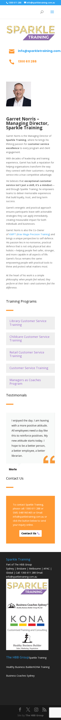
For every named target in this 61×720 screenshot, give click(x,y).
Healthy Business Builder (19, 667)
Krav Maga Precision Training (33, 234)
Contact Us (28, 533)
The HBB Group (34, 715)
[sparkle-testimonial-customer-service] (30, 470)
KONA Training (41, 667)
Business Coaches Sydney (20, 675)
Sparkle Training (37, 657)
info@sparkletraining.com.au (28, 516)
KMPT (12, 234)
